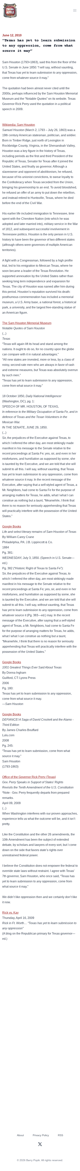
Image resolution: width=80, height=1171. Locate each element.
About (20, 1135)
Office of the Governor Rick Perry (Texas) (29, 777)
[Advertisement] (40, 989)
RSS (60, 1135)
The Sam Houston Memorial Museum (26, 323)
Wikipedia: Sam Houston (18, 124)
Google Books (11, 526)
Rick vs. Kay (10, 912)
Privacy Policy (41, 1135)
